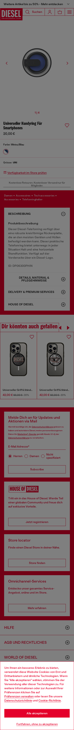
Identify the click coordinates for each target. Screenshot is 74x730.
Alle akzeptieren (37, 713)
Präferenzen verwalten (19, 696)
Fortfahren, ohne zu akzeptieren (37, 724)
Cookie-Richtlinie (49, 700)
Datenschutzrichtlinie (18, 700)
